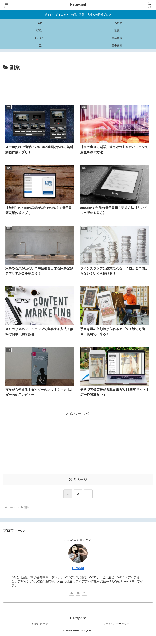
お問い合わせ (40, 623)
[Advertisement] (78, 88)
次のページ (78, 480)
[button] (144, 518)
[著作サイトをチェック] (71, 593)
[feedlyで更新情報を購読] (78, 593)
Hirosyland (78, 4)
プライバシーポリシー (116, 623)
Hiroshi (78, 568)
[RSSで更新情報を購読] (84, 593)
